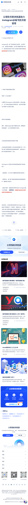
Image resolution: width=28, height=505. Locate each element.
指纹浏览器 (3, 9)
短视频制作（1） (12, 413)
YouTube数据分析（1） (17, 416)
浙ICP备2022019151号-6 (20, 499)
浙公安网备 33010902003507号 (9, 499)
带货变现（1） (5, 413)
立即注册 (8, 435)
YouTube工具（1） (6, 418)
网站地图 (21, 501)
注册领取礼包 (6, 252)
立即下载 (20, 435)
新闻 (9, 9)
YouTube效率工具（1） (7, 416)
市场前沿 (13, 9)
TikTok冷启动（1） (20, 413)
